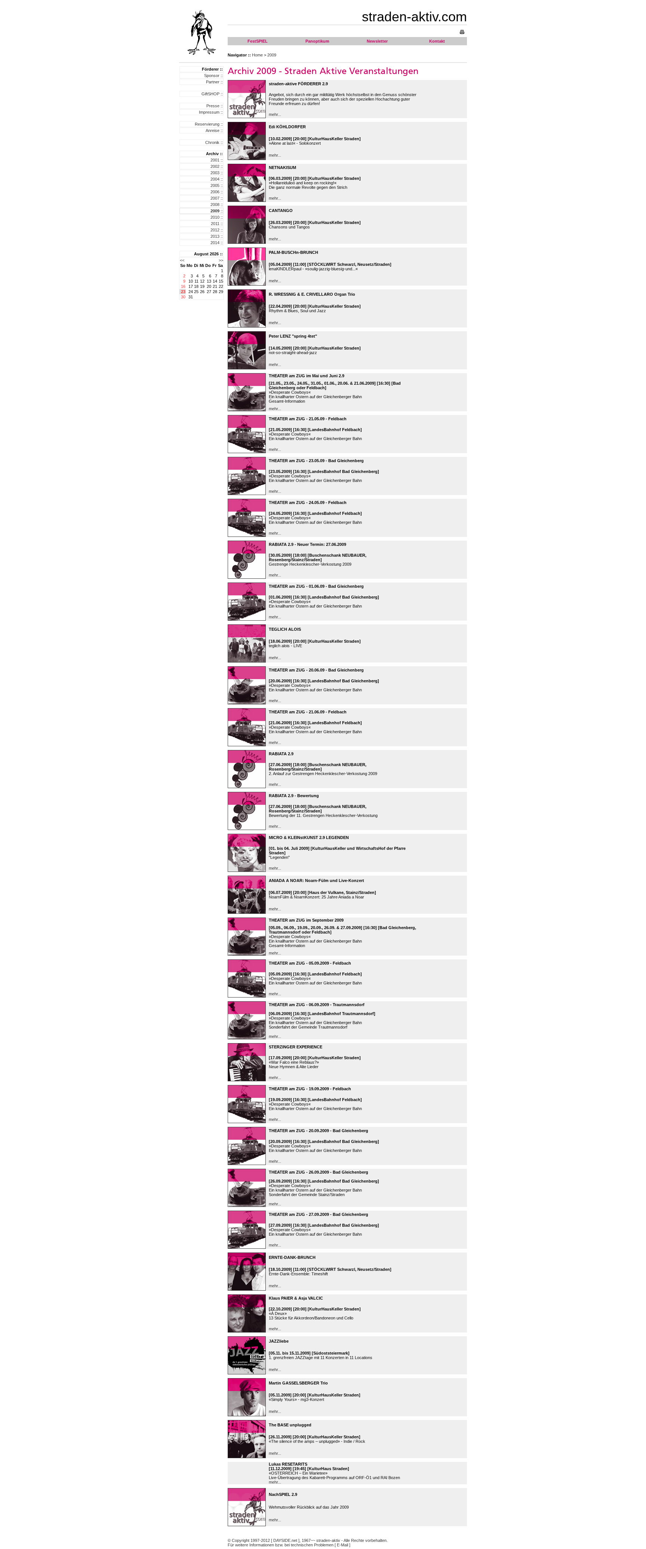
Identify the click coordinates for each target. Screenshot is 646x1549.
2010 (214, 217)
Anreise (212, 130)
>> (221, 260)
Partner (212, 82)
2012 (214, 230)
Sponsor (211, 75)
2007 (214, 198)
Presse (212, 106)
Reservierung (207, 124)
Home (257, 55)
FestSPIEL (257, 41)
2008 (214, 204)
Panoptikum (317, 41)
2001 (214, 160)
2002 (214, 166)
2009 (271, 55)
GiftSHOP (210, 94)
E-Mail (342, 1545)
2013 (214, 236)
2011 (215, 223)
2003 (214, 172)
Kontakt (437, 41)
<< (182, 260)
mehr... (275, 114)
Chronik (212, 142)
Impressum (209, 112)
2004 (214, 179)
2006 (214, 192)
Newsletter (377, 41)
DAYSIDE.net (285, 1540)
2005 (214, 185)
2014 (214, 242)
